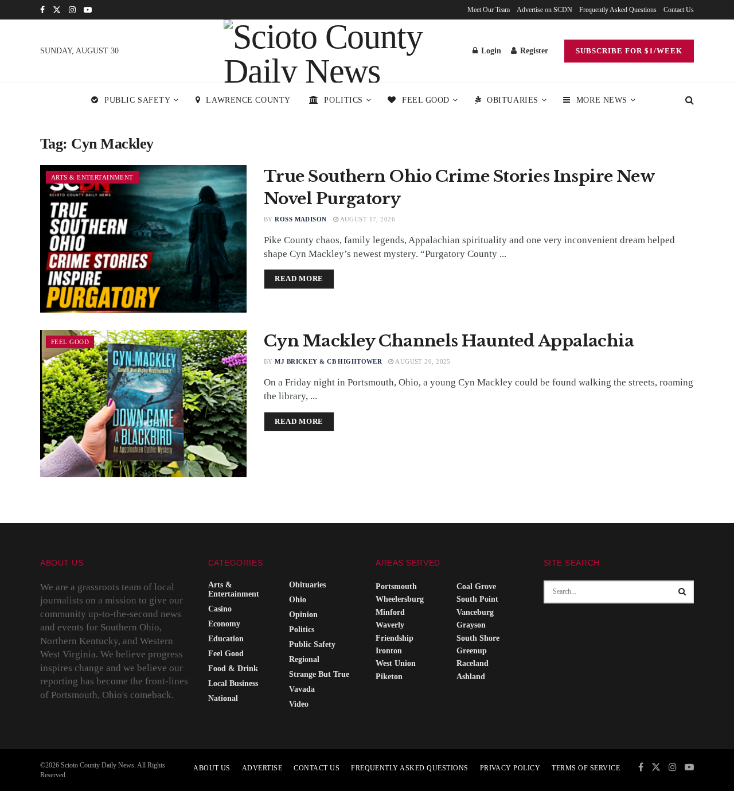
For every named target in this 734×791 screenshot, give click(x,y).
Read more (304, 278)
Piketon (389, 676)
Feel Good (426, 100)
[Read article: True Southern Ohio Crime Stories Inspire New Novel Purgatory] (143, 239)
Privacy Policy (510, 768)
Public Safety (137, 100)
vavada (302, 689)
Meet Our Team (488, 10)
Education (226, 638)
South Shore (477, 638)
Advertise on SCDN (544, 10)
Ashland (470, 676)
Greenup (471, 650)
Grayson (471, 625)
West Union (396, 663)
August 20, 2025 (422, 361)
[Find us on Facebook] (42, 10)
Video (299, 704)
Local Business (233, 683)
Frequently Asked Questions (618, 10)
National (223, 698)
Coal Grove (476, 586)
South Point (477, 599)
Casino (220, 609)
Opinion (303, 614)
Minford (390, 612)
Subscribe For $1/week (629, 50)
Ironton (389, 650)
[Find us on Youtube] (88, 10)
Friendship (394, 638)
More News (601, 100)
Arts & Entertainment (92, 177)
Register (533, 50)
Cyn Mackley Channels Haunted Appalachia (449, 341)
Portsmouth (396, 586)
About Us (212, 768)
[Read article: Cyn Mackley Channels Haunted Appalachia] (143, 403)
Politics (343, 100)
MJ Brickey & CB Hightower (328, 361)
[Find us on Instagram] (72, 10)
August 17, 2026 (366, 219)
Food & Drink (233, 668)
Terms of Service (586, 768)
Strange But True (319, 674)
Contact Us (678, 10)
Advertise (262, 768)
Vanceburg (475, 612)
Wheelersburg (400, 599)
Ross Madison (300, 219)
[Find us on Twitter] (57, 10)
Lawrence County (248, 100)
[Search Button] (689, 100)
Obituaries (512, 100)
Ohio (297, 599)
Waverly (390, 625)
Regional (304, 659)
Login (490, 50)
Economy (224, 623)
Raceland (472, 663)
